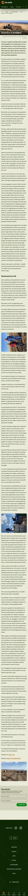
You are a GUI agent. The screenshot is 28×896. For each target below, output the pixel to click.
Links (14, 856)
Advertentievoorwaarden (14, 869)
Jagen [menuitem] (12, 7)
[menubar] (14, 7)
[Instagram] (20, 828)
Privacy (14, 860)
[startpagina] (1, 11)
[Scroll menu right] (26, 7)
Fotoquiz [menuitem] (18, 7)
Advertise (14, 847)
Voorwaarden (14, 864)
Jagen (6, 11)
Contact (14, 851)
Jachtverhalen (14, 11)
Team (13, 873)
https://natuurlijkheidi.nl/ (14, 758)
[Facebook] (15, 828)
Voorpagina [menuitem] (4, 7)
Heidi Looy (12, 754)
